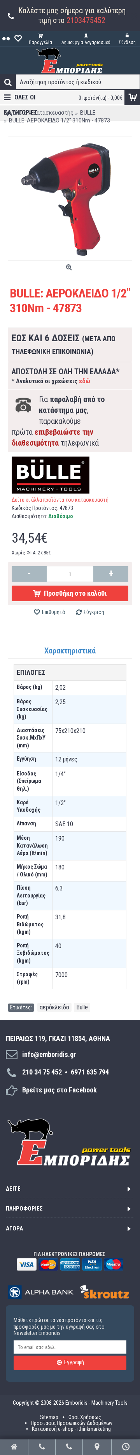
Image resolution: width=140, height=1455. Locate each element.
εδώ (84, 381)
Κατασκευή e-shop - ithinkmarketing (71, 1429)
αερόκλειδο (54, 1007)
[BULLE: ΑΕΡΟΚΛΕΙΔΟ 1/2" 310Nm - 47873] (70, 198)
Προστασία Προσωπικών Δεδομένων (71, 1423)
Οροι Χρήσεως (84, 1417)
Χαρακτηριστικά (70, 650)
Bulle (82, 1007)
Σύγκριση (94, 612)
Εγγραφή (74, 1362)
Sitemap (49, 1417)
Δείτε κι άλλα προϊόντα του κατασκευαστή (60, 500)
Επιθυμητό (53, 612)
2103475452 (85, 20)
